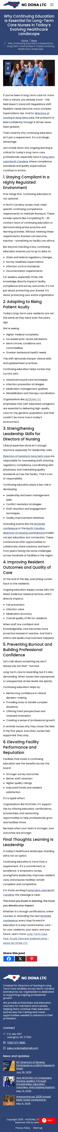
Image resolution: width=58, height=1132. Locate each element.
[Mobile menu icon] (52, 5)
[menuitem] (23, 1128)
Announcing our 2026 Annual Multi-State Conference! (33, 1098)
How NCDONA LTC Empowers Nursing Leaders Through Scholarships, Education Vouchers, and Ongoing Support (35, 1082)
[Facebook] (8, 958)
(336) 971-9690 (16, 1042)
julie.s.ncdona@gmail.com (22, 1048)
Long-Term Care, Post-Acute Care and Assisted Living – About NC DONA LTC (26, 938)
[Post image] (9, 1066)
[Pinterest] (31, 958)
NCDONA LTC (33, 399)
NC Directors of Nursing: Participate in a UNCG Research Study (35, 1065)
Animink (38, 1122)
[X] (20, 958)
